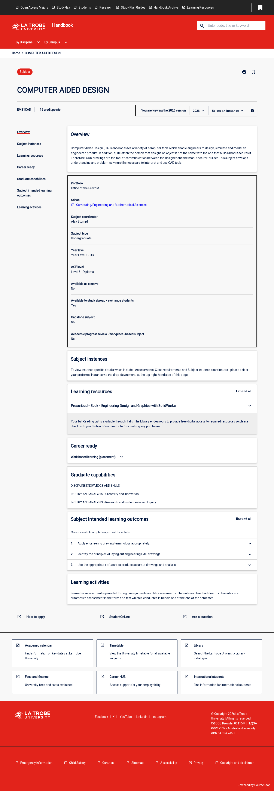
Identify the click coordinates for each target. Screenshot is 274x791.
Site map (137, 762)
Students (85, 7)
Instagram (160, 716)
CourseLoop (262, 785)
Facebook (101, 716)
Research (106, 7)
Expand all (244, 391)
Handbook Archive (166, 7)
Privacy (199, 762)
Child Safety (77, 762)
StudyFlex (63, 7)
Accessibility (168, 762)
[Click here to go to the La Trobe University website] (28, 27)
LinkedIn (141, 716)
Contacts (108, 762)
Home (16, 53)
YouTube (126, 716)
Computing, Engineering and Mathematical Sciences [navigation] (111, 205)
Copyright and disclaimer (237, 762)
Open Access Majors (34, 7)
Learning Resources (200, 7)
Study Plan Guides (133, 7)
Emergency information (36, 762)
